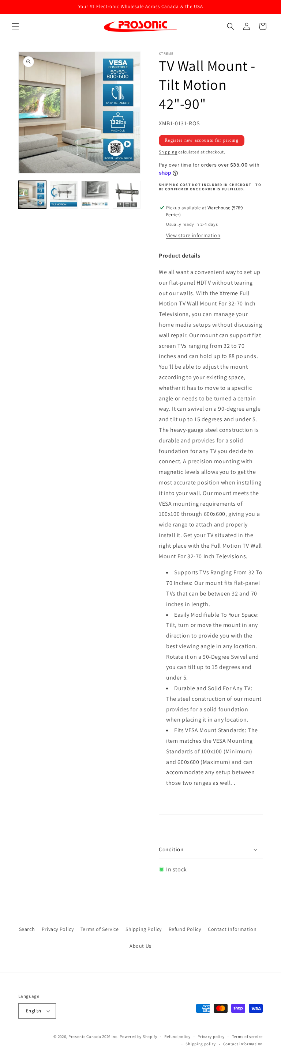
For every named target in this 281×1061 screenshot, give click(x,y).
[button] (15, 26)
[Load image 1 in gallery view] (32, 195)
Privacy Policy (58, 929)
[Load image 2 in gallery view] (64, 195)
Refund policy (177, 1036)
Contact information (243, 1043)
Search (27, 929)
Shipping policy (201, 1043)
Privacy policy (211, 1036)
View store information (193, 235)
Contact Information (232, 929)
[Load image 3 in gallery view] (95, 195)
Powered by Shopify (138, 1036)
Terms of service (247, 1036)
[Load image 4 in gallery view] (126, 195)
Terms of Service (99, 929)
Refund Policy (185, 929)
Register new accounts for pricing (202, 140)
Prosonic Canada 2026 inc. (93, 1036)
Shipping (168, 152)
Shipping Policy (143, 929)
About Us (140, 946)
